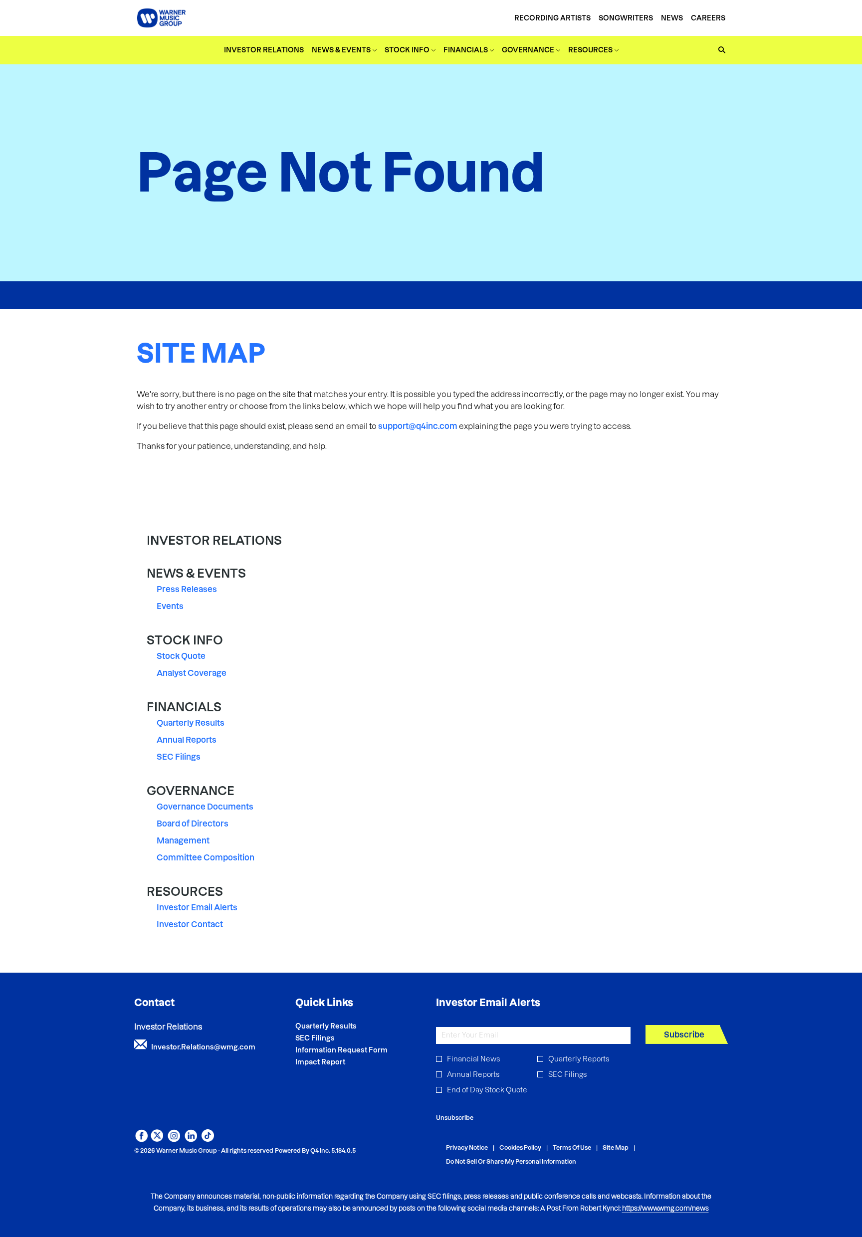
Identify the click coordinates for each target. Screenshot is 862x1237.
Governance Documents (205, 806)
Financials (184, 707)
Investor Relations (214, 540)
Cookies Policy (520, 1148)
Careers (708, 18)
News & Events (196, 573)
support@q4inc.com (417, 425)
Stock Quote (181, 655)
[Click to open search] (719, 50)
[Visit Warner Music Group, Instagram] (174, 1138)
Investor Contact (190, 924)
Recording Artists (552, 18)
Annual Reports (186, 739)
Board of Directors (192, 823)
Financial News (473, 1059)
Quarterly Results (190, 722)
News (672, 18)
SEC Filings (179, 756)
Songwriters (626, 18)
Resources (185, 891)
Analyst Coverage (191, 672)
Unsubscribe (454, 1117)
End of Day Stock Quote (487, 1090)
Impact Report (333, 1061)
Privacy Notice (467, 1148)
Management (183, 840)
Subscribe (684, 1034)
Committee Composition (205, 857)
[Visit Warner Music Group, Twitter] (157, 1138)
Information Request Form (355, 1049)
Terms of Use (572, 1148)
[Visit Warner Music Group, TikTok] (208, 1138)
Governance (190, 791)
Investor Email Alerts (197, 907)
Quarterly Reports (578, 1059)
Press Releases (187, 589)
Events (170, 606)
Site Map (616, 1148)
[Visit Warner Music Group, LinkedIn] (191, 1138)
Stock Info (185, 640)
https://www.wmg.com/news (665, 1208)
